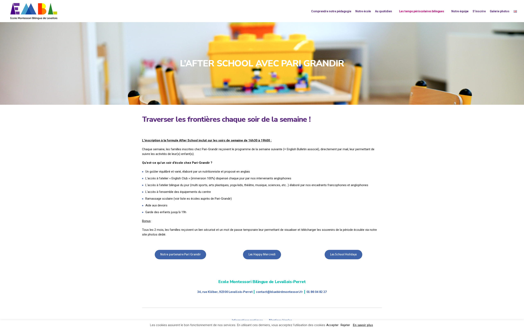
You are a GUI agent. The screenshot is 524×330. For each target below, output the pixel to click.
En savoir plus (363, 325)
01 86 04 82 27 (316, 292)
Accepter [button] (332, 325)
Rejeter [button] (345, 325)
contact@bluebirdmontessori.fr (279, 292)
